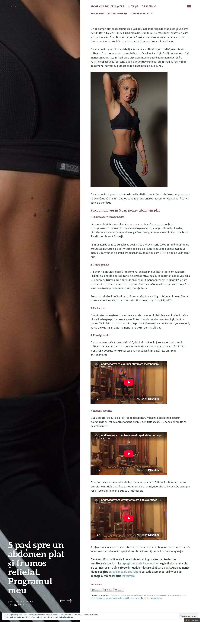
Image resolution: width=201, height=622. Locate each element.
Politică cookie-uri (66, 617)
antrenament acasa (164, 595)
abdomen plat (149, 595)
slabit (127, 598)
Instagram (128, 575)
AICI (169, 300)
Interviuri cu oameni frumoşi (109, 13)
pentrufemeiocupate (20, 601)
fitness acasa (96, 598)
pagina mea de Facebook (139, 563)
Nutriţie (133, 6)
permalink (157, 598)
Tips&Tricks (149, 6)
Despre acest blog (142, 13)
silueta (114, 598)
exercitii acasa (179, 595)
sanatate (106, 598)
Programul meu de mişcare (107, 6)
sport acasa (135, 598)
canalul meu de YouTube (123, 571)
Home (12, 5)
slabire (121, 598)
